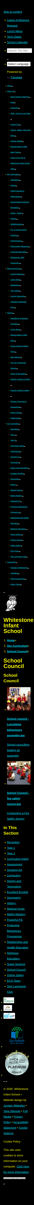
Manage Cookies (15, 1178)
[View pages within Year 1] (16, 435)
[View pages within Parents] (13, 313)
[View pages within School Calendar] (24, 274)
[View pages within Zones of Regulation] (26, 374)
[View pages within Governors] (19, 108)
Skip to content (12, 11)
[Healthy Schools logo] (7, 1010)
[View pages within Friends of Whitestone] (28, 568)
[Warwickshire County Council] (8, 1002)
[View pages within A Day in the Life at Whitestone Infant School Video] (15, 169)
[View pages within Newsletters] (20, 285)
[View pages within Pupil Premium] (22, 241)
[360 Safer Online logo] (9, 1017)
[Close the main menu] (4, 592)
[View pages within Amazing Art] (20, 457)
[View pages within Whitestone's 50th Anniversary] (20, 263)
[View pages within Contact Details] (23, 141)
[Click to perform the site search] (7, 59)
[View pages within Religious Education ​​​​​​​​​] (27, 529)
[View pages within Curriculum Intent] (24, 446)
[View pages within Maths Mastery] (22, 496)
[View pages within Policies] (17, 219)
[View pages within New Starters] (21, 357)
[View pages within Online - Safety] (22, 213)
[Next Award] (6, 1081)
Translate (16, 77)
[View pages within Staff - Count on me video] (11, 119)
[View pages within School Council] (22, 540)
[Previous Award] (4, 1081)
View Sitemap (11, 1111)
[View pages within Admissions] (20, 180)
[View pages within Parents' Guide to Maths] (11, 396)
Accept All (6, 1178)
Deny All (23, 1178)
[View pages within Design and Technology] (29, 468)
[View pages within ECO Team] (19, 551)
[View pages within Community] (16, 562)
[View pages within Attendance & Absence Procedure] (19, 324)
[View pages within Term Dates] (20, 291)
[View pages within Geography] (19, 479)
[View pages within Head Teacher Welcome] (29, 97)
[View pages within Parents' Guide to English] (11, 385)
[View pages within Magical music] (22, 490)
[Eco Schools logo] (17, 1046)
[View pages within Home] (12, 86)
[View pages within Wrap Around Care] (25, 579)
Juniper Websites (14, 1105)
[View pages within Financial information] (27, 252)
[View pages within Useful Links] (20, 418)
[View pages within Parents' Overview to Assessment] (20, 407)
